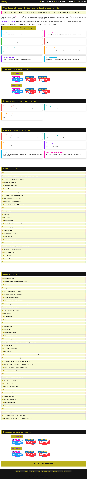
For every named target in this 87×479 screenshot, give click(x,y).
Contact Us (82, 1)
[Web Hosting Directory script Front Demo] (30, 91)
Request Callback (47, 471)
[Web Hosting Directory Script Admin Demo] (44, 79)
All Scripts (50, 1)
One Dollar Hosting (60, 1)
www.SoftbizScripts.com (44, 476)
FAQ (76, 1)
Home (43, 1)
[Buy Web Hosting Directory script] (17, 91)
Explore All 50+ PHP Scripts (43, 464)
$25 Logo (70, 1)
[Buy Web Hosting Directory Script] (17, 79)
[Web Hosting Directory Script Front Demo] (30, 79)
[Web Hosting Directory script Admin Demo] (44, 91)
